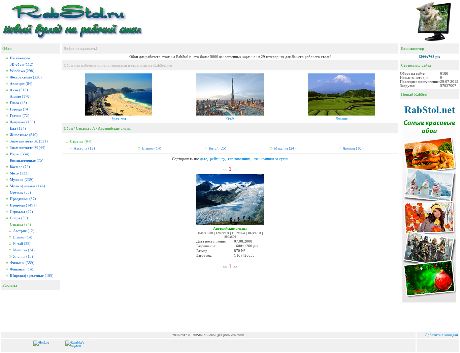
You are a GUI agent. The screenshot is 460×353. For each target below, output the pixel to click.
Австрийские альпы (115, 128)
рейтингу (217, 159)
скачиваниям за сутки (271, 159)
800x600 (230, 236)
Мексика (23, 250)
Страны (82, 128)
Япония (22, 256)
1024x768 (254, 233)
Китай (21, 244)
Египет (22, 237)
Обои (68, 128)
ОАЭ (230, 119)
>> (235, 169)
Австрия (23, 231)
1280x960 (222, 233)
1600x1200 (205, 233)
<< (225, 169)
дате (203, 159)
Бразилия (118, 119)
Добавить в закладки (441, 335)
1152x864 (238, 233)
